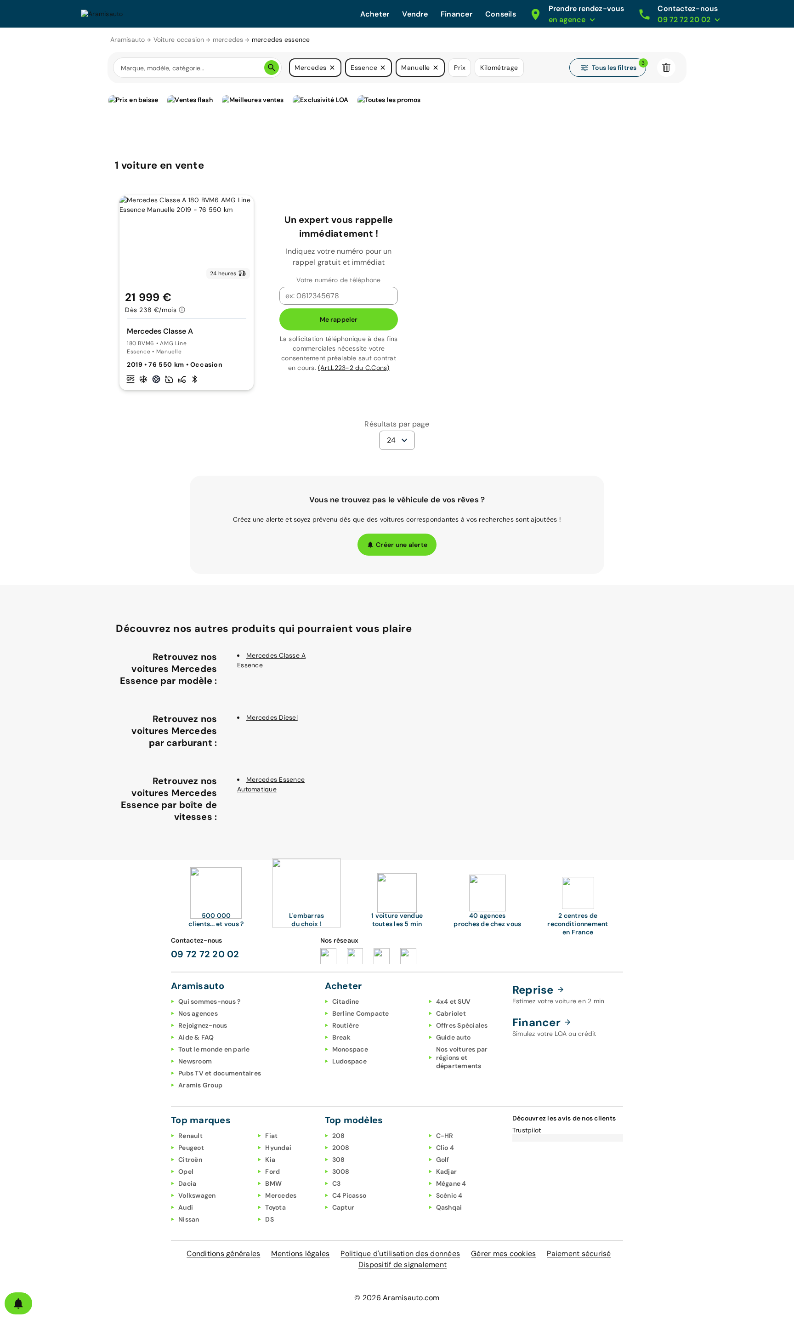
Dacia (187, 1183)
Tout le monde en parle (214, 1049)
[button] (332, 67)
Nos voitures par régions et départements (462, 1057)
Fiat (271, 1136)
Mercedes (280, 1195)
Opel (185, 1171)
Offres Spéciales (462, 1025)
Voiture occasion (178, 39)
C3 (336, 1183)
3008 (341, 1171)
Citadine (345, 1001)
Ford (272, 1171)
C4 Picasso (349, 1195)
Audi (185, 1207)
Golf (442, 1159)
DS (269, 1219)
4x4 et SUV (453, 1001)
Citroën (190, 1159)
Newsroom (195, 1061)
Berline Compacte (360, 1013)
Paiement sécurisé (579, 1253)
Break (341, 1037)
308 (338, 1159)
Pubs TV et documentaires (219, 1073)
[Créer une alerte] (18, 1303)
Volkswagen (197, 1195)
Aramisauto (127, 39)
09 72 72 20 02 (205, 954)
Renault (190, 1136)
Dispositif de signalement (402, 1264)
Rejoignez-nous (202, 1025)
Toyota (275, 1207)
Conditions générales (223, 1253)
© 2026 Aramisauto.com (396, 1297)
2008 (341, 1147)
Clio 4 (445, 1147)
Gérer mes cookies (503, 1253)
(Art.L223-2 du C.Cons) (354, 368)
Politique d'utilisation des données (400, 1253)
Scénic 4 (449, 1195)
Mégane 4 (451, 1183)
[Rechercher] (271, 67)
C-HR (445, 1136)
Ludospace (349, 1061)
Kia (270, 1159)
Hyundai (278, 1147)
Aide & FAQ (196, 1037)
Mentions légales (300, 1253)
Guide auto (453, 1037)
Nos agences (198, 1013)
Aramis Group (200, 1085)
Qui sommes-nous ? (209, 1001)
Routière (345, 1025)
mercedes (228, 39)
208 (338, 1136)
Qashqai (449, 1207)
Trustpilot (526, 1130)
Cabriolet (451, 1013)
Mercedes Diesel (272, 717)
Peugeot (191, 1147)
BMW (273, 1183)
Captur (343, 1207)
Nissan (188, 1219)
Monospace (350, 1049)
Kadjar (446, 1171)
